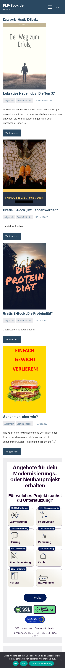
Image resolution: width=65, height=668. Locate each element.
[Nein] (61, 659)
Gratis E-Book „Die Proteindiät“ (28, 313)
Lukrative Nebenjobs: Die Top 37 (29, 93)
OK (15, 663)
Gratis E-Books (24, 100)
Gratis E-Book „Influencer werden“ (30, 210)
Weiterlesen (11, 133)
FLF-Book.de (13, 5)
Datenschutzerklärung (41, 663)
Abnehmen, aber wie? (20, 416)
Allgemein (9, 100)
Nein (24, 663)
